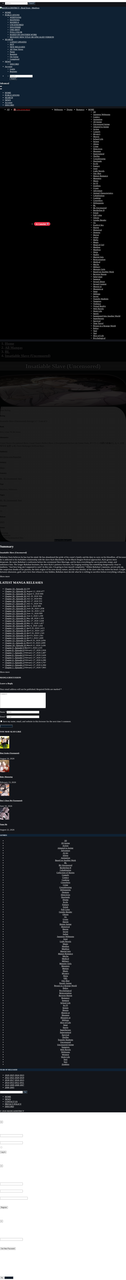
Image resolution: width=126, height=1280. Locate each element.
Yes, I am (8, 1278)
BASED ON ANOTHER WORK (23, 34)
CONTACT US (11, 1101)
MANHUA (14, 22)
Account (8, 66)
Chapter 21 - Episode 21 (15, 618)
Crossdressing (99, 159)
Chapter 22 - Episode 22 (15, 616)
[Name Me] (4, 819)
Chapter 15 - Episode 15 (15, 633)
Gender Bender (99, 220)
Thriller (96, 156)
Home (9, 343)
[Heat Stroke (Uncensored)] (4, 747)
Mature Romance (100, 176)
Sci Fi (95, 183)
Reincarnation (99, 259)
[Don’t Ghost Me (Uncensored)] (4, 795)
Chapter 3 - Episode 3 (14, 662)
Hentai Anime (65, 924)
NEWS (8, 61)
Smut (95, 291)
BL (94, 205)
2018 (7, 1080)
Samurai (96, 279)
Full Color (97, 215)
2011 (22, 1082)
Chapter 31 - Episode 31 (15, 594)
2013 (12, 1082)
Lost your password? (9, 1157)
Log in (3, 1212)
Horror (96, 235)
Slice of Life (98, 336)
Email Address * (7, 1188)
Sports (96, 313)
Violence (97, 304)
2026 (7, 1075)
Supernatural (98, 154)
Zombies (97, 186)
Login (12, 69)
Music (96, 181)
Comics (96, 117)
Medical (96, 262)
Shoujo (96, 136)
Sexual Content (99, 284)
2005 (12, 1087)
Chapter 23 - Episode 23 (15, 613)
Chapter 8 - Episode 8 (14, 650)
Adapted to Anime (101, 127)
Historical (97, 230)
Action (96, 129)
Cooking (97, 198)
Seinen (96, 141)
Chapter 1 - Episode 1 (14, 667)
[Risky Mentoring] (4, 771)
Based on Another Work (103, 272)
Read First (58, 540)
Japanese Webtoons (101, 114)
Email (2, 717)
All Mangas (14, 348)
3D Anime (97, 122)
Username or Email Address (12, 1237)
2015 (22, 1080)
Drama (69, 109)
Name (12, 52)
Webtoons (58, 109)
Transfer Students (100, 299)
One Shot (97, 173)
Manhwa (97, 250)
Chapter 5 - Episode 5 (14, 658)
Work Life (97, 311)
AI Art (65, 853)
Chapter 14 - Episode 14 (15, 635)
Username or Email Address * (13, 1133)
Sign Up (4, 1171)
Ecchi (95, 163)
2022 (7, 1077)
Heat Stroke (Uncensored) (9, 753)
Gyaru (96, 188)
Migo (2, 468)
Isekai (95, 237)
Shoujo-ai (97, 286)
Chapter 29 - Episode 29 (15, 599)
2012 (17, 1082)
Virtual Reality (99, 306)
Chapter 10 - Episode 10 (15, 645)
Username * (5, 1181)
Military (96, 267)
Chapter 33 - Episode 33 (15, 589)
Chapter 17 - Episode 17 (15, 628)
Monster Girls (99, 269)
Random (13, 54)
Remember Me (8, 1147)
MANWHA (15, 20)
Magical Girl (98, 245)
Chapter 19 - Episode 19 (15, 623)
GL (94, 222)
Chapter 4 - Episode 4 (14, 660)
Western (65, 1054)
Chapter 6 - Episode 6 (14, 655)
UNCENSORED (17, 25)
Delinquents (98, 203)
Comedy (96, 132)
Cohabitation (98, 195)
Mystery (96, 134)
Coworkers (98, 200)
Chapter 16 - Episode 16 (15, 630)
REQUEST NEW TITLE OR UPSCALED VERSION (32, 37)
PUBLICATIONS (12, 15)
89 (1, 457)
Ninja (95, 252)
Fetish (95, 213)
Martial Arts (98, 257)
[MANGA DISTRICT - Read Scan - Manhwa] (19, 8)
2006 (7, 1087)
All (8, 109)
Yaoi (95, 331)
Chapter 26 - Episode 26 (15, 606)
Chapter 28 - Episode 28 (15, 601)
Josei (95, 168)
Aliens (96, 144)
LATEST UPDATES (18, 42)
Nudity (96, 254)
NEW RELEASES (17, 47)
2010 (7, 1085)
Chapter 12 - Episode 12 (15, 640)
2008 (17, 1085)
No (2, 1278)
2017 (12, 1080)
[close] (1, 88)
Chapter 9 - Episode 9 (14, 648)
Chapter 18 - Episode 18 (15, 626)
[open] (1, 86)
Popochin (17, 457)
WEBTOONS (15, 17)
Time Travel (98, 323)
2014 (7, 1082)
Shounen (97, 151)
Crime (95, 146)
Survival (97, 321)
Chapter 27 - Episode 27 (15, 603)
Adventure (97, 191)
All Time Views (16, 49)
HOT (12, 44)
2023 (22, 1075)
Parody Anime (65, 983)
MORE (91, 109)
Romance (80, 109)
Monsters (97, 178)
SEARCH (9, 39)
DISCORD (14, 64)
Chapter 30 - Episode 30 (15, 596)
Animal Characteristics (103, 193)
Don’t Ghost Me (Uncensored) (11, 801)
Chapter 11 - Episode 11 (15, 643)
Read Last (67, 540)
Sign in (3, 1127)
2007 (22, 1085)
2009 (12, 1085)
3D (94, 112)
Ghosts (96, 218)
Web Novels (98, 308)
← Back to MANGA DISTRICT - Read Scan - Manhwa (23, 1161)
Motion (65, 968)
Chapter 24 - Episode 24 (15, 611)
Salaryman (97, 277)
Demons (96, 232)
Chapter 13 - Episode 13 (15, 638)
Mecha (96, 264)
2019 (22, 1077)
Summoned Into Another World (106, 316)
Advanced (4, 83)
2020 (17, 1077)
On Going (14, 57)
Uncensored (65, 1042)
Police (96, 328)
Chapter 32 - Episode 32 (15, 591)
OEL (65, 978)
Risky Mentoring (6, 777)
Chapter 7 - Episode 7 (14, 653)
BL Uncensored (100, 208)
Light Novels (98, 171)
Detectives (97, 149)
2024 (17, 1075)
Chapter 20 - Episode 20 (15, 621)
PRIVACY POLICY (13, 1104)
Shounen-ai (98, 289)
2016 (17, 1080)
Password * (5, 1140)
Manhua (96, 247)
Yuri (95, 333)
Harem (96, 227)
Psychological (99, 338)
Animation (97, 119)
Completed (14, 59)
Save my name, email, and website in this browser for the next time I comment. (37, 721)
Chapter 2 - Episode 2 (14, 665)
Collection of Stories (65, 872)
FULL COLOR (16, 32)
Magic (96, 242)
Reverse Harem (99, 274)
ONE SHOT (15, 30)
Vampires (97, 301)
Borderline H (98, 210)
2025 (2, 522)
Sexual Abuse (99, 281)
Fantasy (96, 166)
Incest (95, 296)
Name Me (3, 824)
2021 (12, 1077)
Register (13, 71)
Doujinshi (97, 161)
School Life (98, 139)
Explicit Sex (98, 225)
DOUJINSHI (15, 27)
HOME (8, 12)
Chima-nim (7, 457)
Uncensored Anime (101, 124)
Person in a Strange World (104, 326)
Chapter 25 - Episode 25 (15, 608)
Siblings (96, 294)
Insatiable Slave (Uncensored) (27, 356)
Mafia (95, 240)
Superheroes (98, 318)
